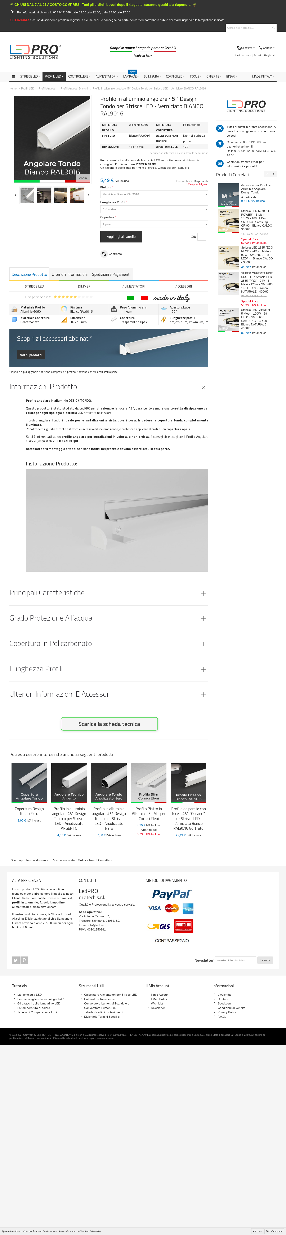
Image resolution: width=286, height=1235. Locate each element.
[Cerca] (273, 28)
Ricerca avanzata (63, 860)
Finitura (105, 187)
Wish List (157, 1003)
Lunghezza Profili (112, 202)
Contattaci (105, 860)
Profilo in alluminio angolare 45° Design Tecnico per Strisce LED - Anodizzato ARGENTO (69, 818)
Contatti (223, 999)
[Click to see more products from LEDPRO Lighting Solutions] (246, 105)
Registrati (269, 55)
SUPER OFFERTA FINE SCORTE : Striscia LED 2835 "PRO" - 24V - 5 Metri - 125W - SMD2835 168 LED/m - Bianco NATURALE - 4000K (257, 282)
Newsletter (204, 960)
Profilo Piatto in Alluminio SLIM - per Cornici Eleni (149, 814)
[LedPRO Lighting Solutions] (35, 52)
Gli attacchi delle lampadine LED (38, 1003)
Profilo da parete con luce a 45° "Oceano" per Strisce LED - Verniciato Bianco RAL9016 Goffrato (188, 818)
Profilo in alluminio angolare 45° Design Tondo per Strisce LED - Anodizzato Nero (109, 818)
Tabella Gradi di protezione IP (103, 1012)
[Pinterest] (24, 960)
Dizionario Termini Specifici (102, 1016)
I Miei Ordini (159, 999)
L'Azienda (224, 994)
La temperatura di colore (33, 1008)
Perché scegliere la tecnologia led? (40, 999)
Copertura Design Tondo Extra (29, 811)
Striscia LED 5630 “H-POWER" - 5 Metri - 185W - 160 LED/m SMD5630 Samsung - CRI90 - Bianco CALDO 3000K (256, 220)
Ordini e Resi (86, 860)
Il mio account (243, 55)
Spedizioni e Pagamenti (111, 274)
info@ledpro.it (97, 925)
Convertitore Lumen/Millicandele (105, 1003)
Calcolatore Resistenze (99, 999)
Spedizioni (224, 1003)
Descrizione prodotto (29, 274)
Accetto (258, 1231)
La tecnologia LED (29, 994)
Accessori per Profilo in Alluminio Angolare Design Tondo (256, 188)
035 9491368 (252, 142)
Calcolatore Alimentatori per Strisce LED (110, 994)
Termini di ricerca (37, 860)
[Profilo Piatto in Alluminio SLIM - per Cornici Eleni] (148, 783)
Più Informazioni (274, 1231)
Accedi (258, 55)
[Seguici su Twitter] (16, 960)
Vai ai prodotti (31, 354)
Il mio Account (160, 994)
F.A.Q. (222, 1016)
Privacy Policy (227, 1012)
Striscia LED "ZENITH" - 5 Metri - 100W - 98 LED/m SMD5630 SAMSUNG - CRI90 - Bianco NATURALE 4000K (257, 319)
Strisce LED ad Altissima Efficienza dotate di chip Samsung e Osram (42, 918)
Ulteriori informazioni (70, 274)
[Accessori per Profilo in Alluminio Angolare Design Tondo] (228, 195)
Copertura (107, 217)
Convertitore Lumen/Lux (100, 1008)
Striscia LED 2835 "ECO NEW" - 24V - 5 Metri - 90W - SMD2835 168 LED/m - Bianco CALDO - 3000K (257, 255)
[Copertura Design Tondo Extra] (29, 783)
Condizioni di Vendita (231, 1008)
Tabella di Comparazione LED (37, 1012)
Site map (17, 860)
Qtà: (194, 236)
